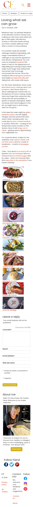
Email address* (9, 356)
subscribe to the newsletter (16, 160)
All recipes (5, 490)
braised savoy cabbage (13, 87)
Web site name (9, 363)
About (15, 503)
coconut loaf (23, 151)
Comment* (7, 330)
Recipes (14, 13)
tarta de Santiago (15, 153)
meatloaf (20, 62)
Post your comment (10, 385)
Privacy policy (4, 483)
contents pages (20, 156)
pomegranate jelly (18, 78)
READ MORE (16, 449)
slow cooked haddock (21, 121)
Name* (5, 349)
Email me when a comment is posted (16, 372)
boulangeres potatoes (22, 76)
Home (4, 13)
